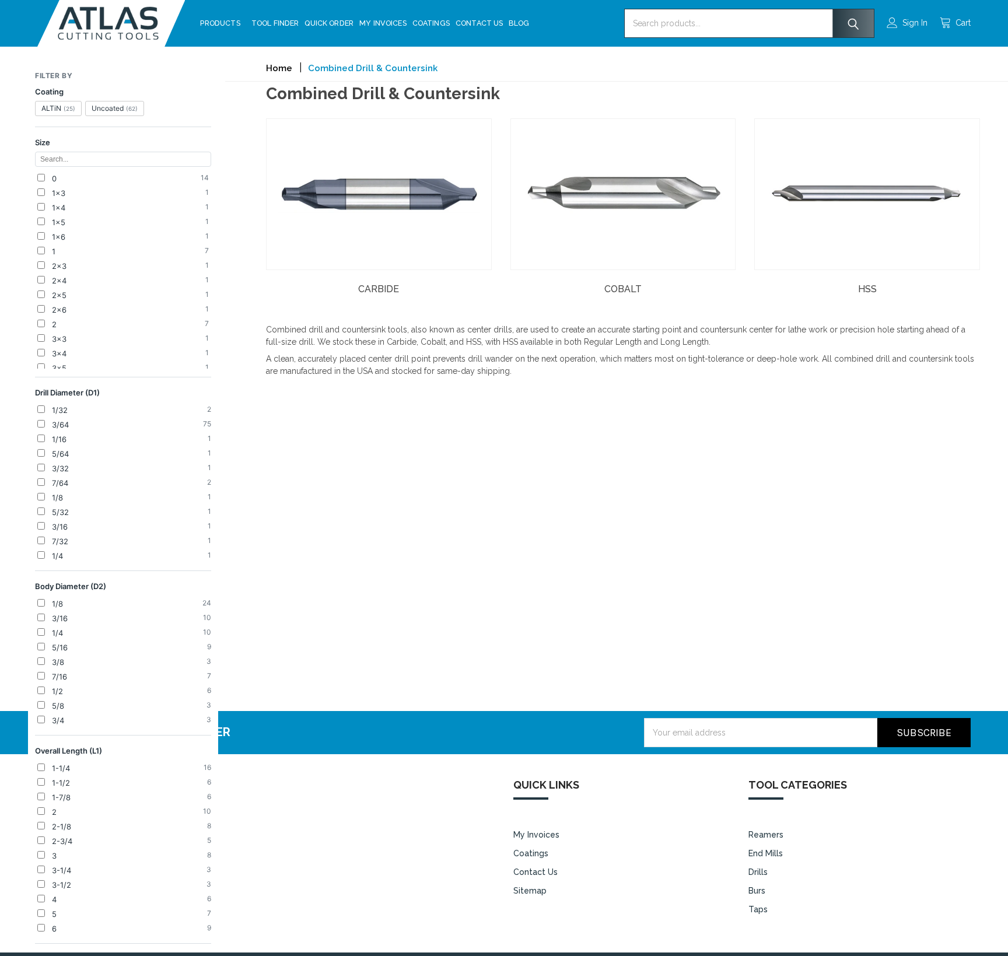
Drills (758, 872)
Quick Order (329, 23)
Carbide (378, 289)
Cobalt (623, 289)
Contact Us (479, 23)
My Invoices (383, 23)
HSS (867, 289)
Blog (519, 23)
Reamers (765, 834)
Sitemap (530, 890)
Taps (758, 909)
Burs (756, 890)
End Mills (765, 853)
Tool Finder (275, 23)
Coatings (431, 23)
